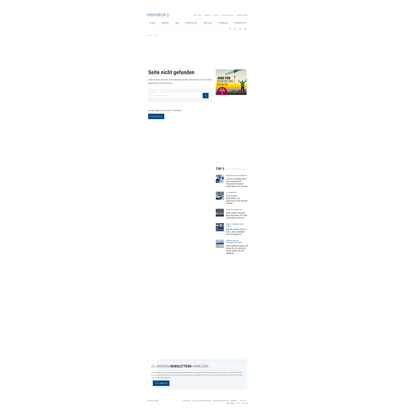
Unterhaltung (240, 23)
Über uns (243, 401)
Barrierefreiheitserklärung (202, 401)
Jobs (177, 23)
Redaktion (234, 401)
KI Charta (245, 403)
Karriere (165, 23)
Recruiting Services (228, 15)
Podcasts (216, 15)
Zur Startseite (156, 116)
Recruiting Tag (191, 23)
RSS (238, 403)
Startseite (149, 35)
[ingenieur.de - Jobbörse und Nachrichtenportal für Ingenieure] (158, 15)
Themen (199, 15)
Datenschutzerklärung (220, 401)
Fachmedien (223, 23)
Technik (152, 23)
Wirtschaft (208, 23)
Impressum (187, 401)
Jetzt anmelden (161, 383)
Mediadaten (231, 403)
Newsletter (207, 15)
